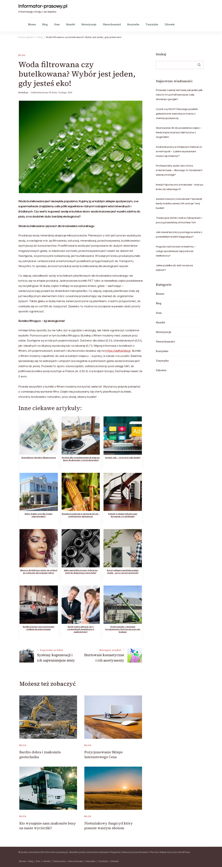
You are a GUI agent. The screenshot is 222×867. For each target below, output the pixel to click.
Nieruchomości (112, 24)
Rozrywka (133, 24)
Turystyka (152, 24)
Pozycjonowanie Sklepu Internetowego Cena (103, 754)
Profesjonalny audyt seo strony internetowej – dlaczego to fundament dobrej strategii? (179, 170)
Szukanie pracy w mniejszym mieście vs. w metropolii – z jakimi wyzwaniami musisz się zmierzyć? (179, 151)
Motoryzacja (88, 24)
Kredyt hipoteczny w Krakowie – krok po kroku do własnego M (179, 187)
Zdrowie (170, 24)
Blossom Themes (148, 852)
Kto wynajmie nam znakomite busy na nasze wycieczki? (47, 825)
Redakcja (23, 92)
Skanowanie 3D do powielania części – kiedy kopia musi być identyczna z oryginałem (179, 132)
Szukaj (161, 54)
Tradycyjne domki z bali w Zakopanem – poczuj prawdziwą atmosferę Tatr (179, 220)
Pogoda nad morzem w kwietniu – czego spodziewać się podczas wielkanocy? (176, 251)
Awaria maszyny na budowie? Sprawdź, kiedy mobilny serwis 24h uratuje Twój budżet (179, 203)
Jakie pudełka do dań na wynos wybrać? (174, 267)
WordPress (184, 852)
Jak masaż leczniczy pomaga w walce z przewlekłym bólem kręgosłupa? (179, 234)
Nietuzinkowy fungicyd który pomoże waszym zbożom (108, 825)
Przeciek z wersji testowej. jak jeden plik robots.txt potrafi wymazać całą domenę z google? (179, 95)
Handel (70, 24)
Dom (57, 24)
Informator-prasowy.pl (42, 6)
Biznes (32, 24)
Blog (45, 24)
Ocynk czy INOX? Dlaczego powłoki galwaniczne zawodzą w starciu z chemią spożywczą (177, 114)
